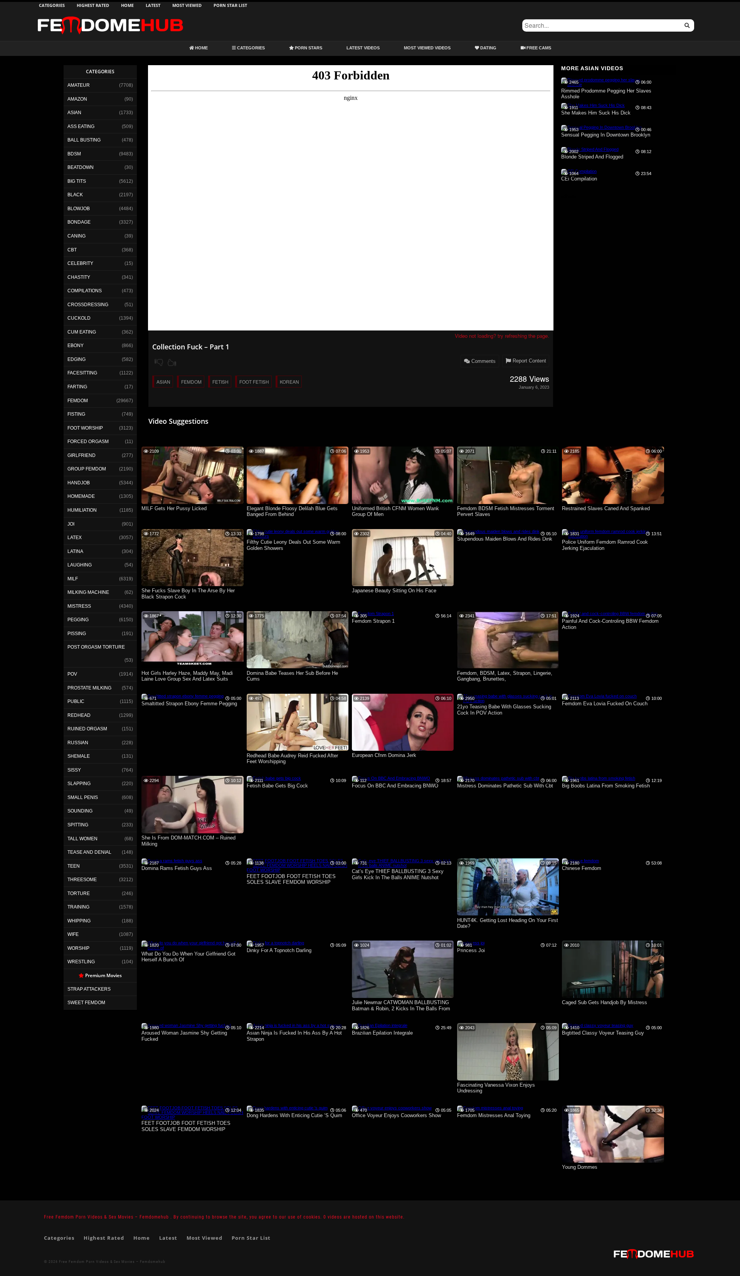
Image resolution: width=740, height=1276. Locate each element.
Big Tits (76, 181)
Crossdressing (87, 304)
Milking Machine (88, 592)
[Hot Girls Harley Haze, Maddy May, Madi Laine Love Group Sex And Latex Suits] (192, 666)
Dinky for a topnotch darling (279, 950)
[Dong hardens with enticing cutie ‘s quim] (287, 1108)
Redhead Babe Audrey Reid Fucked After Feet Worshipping (292, 759)
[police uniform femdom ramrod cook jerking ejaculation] (613, 536)
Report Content (528, 361)
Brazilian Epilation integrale (382, 1033)
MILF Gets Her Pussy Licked (174, 508)
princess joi (471, 950)
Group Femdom (86, 469)
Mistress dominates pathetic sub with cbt (505, 786)
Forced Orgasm (88, 441)
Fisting (76, 414)
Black (75, 194)
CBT (72, 250)
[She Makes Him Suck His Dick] (593, 105)
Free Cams (538, 48)
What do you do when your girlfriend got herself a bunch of (188, 957)
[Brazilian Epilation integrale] (379, 1025)
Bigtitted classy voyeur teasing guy (603, 1033)
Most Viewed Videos (427, 48)
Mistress (79, 606)
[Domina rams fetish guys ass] (171, 860)
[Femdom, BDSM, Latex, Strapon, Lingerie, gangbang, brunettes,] (508, 666)
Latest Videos (363, 48)
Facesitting (82, 373)
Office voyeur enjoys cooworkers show (396, 1115)
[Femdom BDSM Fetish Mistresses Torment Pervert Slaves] (508, 502)
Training (78, 907)
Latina (75, 551)
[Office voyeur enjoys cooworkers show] (392, 1108)
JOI (70, 524)
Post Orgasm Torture (96, 647)
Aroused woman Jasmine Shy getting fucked (184, 1036)
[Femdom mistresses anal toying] (490, 1108)
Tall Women (82, 838)
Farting (77, 386)
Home (127, 5)
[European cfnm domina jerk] (403, 749)
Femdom (77, 400)
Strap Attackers (89, 989)
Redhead (79, 715)
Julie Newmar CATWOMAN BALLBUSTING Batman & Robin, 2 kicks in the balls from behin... (401, 1006)
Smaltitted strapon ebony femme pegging (189, 703)
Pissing (76, 633)
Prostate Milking (89, 688)
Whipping (79, 921)
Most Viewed (187, 5)
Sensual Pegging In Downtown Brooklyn (605, 135)
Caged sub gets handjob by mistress (604, 1002)
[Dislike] (158, 362)
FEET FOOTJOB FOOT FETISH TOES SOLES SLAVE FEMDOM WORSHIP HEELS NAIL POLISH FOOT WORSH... (186, 1126)
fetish (220, 381)
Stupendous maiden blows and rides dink (504, 539)
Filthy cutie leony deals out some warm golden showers (293, 545)
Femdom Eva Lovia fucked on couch (605, 703)
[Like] (171, 362)
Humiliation (82, 510)
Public (75, 701)
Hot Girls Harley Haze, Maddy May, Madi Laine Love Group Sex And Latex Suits (187, 676)
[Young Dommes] (613, 1161)
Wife (73, 934)
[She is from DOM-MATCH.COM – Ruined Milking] (192, 831)
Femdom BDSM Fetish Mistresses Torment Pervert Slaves (505, 511)
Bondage (79, 222)
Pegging (78, 619)
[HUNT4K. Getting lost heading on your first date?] (508, 914)
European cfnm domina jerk (384, 755)
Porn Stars (308, 48)
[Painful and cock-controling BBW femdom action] (610, 613)
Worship (78, 948)
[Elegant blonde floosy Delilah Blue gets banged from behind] (297, 502)
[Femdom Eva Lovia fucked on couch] (599, 696)
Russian (77, 742)
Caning (76, 236)
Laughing (79, 565)
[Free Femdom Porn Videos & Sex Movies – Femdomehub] (110, 16)
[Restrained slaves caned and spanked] (613, 502)
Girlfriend (81, 455)
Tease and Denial (89, 852)
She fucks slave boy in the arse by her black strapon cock (188, 594)
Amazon (77, 99)
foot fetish (254, 381)
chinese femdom (581, 868)
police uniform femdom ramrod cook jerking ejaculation (605, 545)
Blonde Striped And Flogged (592, 157)
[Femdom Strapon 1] (373, 613)
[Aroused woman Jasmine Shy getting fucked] (186, 1025)
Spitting (77, 825)
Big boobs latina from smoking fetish (606, 786)
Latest (153, 5)
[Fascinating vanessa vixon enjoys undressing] (508, 1079)
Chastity (78, 277)
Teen (73, 866)
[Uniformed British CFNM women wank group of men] (403, 502)
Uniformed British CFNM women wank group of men (395, 511)
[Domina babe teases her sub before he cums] (297, 666)
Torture (78, 893)
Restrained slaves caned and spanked (606, 508)
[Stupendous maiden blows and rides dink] (498, 531)
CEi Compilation (579, 179)
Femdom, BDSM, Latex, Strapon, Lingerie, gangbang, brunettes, (504, 676)
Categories (52, 5)
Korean (289, 381)
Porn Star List (230, 5)
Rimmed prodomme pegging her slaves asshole (606, 94)
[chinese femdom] (580, 860)
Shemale (78, 756)
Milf (72, 579)
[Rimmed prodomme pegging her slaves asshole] (607, 84)
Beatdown (80, 167)
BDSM (74, 154)
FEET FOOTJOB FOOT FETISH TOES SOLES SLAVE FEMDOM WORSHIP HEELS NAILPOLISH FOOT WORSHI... (291, 879)
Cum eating (81, 332)
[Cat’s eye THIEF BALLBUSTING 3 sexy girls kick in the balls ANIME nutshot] (403, 865)
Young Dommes (579, 1167)
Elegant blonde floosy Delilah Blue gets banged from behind (292, 511)
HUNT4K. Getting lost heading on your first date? (507, 923)
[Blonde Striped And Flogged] (590, 149)
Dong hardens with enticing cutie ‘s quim (294, 1115)
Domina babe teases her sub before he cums (292, 676)
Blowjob (78, 208)
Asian (74, 112)
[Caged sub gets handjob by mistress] (613, 996)
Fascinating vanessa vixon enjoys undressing (496, 1088)
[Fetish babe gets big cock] (274, 778)
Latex (74, 537)
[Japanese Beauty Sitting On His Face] (403, 584)
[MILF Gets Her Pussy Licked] (192, 502)
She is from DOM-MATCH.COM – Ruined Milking (188, 841)
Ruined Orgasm (87, 729)
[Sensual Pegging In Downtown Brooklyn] (601, 127)
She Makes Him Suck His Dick (596, 113)
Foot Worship (85, 428)
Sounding (79, 811)
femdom (191, 381)
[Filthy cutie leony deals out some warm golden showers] (297, 536)
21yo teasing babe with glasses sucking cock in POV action (504, 710)
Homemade (81, 496)
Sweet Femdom (86, 1002)
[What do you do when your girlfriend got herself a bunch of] (192, 948)
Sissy (74, 770)
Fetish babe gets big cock (277, 786)
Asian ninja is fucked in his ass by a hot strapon (294, 1036)
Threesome (82, 879)
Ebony (75, 345)
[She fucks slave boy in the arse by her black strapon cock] (192, 584)
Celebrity (80, 263)
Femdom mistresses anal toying (493, 1115)
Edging (76, 359)
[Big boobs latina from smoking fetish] (598, 778)
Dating (487, 48)
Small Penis (82, 797)
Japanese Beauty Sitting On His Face (394, 590)
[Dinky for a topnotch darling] (275, 943)
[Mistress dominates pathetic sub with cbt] (498, 778)
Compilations (84, 290)
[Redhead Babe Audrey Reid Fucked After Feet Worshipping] (297, 749)
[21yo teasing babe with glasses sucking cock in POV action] (508, 700)
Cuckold (79, 318)
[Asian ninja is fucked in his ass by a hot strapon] (294, 1025)
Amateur (78, 85)
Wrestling (81, 961)
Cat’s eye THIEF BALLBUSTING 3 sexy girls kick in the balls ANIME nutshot (398, 874)
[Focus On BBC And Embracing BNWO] (391, 778)
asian (163, 381)
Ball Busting (84, 140)
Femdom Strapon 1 (373, 621)
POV (72, 674)
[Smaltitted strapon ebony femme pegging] (182, 696)
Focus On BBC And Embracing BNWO (395, 786)
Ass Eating (80, 126)
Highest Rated (93, 5)
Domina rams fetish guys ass (176, 868)
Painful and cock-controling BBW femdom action (610, 624)
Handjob (78, 482)
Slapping (79, 783)
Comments (483, 361)
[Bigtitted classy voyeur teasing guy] (597, 1025)
